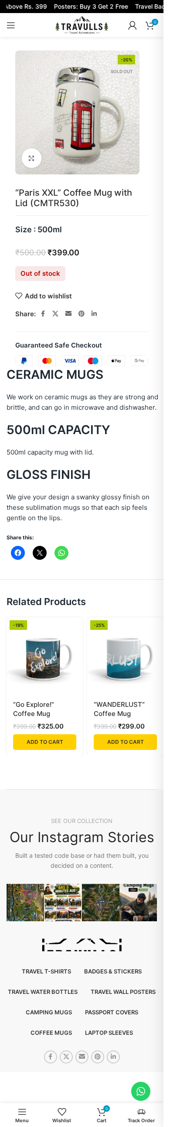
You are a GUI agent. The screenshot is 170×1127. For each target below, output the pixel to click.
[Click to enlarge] (31, 158)
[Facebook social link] (42, 314)
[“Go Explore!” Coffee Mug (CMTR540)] (45, 655)
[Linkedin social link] (94, 314)
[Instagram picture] (25, 902)
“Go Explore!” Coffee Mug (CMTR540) (33, 713)
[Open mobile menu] (11, 25)
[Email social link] (68, 314)
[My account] (132, 25)
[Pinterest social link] (81, 314)
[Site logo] (82, 24)
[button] (44, 742)
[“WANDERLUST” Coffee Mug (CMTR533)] (125, 655)
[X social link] (55, 314)
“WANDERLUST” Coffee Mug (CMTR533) (119, 713)
